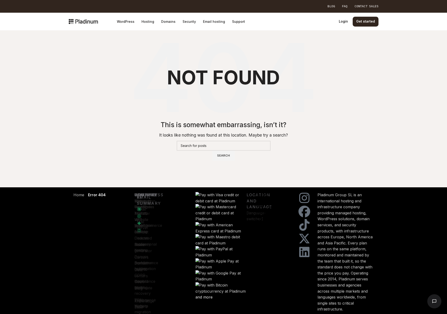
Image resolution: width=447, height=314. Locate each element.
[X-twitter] (304, 238)
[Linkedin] (304, 252)
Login (343, 21)
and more (204, 297)
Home (78, 194)
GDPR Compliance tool (144, 281)
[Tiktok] (304, 225)
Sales (139, 244)
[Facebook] (304, 211)
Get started (365, 21)
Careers (141, 257)
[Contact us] (434, 301)
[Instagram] (304, 198)
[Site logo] (83, 21)
